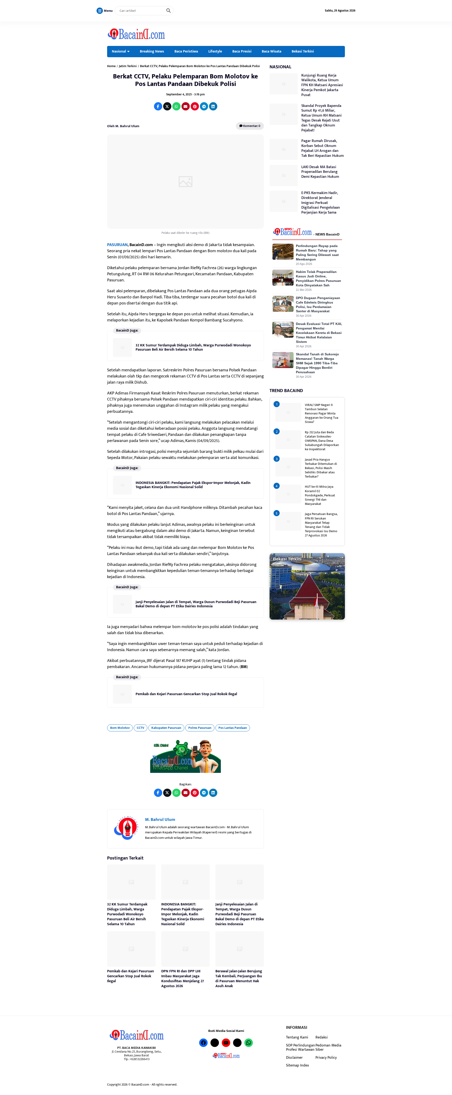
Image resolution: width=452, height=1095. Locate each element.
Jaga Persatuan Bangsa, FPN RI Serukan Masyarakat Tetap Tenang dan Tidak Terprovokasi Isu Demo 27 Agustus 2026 (321, 524)
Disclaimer (294, 1057)
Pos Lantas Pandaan (232, 727)
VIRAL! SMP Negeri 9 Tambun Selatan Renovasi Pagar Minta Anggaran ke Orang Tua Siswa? (321, 413)
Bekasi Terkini (303, 51)
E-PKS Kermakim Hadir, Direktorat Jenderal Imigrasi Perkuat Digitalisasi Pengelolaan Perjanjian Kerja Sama (320, 203)
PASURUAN (117, 244)
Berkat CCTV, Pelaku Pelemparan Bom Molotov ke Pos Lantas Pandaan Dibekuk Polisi (185, 80)
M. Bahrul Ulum (160, 819)
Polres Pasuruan (199, 727)
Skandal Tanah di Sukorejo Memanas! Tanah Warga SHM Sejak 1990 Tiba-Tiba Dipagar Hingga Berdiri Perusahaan (317, 363)
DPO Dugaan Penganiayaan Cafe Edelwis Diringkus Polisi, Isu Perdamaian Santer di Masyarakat (318, 304)
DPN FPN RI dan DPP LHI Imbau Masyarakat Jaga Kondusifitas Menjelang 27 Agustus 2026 (182, 978)
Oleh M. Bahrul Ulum (123, 126)
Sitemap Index (297, 1065)
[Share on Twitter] (167, 106)
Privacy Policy (326, 1057)
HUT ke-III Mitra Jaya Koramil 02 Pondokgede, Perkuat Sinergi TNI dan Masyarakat (320, 495)
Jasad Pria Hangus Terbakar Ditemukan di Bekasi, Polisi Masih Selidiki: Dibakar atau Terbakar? (321, 468)
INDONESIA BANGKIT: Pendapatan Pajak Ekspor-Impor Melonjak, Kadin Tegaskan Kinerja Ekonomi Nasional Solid (193, 485)
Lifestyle (215, 51)
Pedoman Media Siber (328, 1047)
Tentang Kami (297, 1037)
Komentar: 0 (251, 126)
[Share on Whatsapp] (176, 106)
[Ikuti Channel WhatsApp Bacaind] (185, 756)
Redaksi (321, 1037)
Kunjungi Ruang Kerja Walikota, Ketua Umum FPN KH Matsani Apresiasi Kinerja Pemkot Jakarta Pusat (322, 85)
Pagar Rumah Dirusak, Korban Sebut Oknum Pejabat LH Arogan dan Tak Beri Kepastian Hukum (322, 148)
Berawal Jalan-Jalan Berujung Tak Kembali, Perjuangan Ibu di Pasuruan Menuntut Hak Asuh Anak (238, 978)
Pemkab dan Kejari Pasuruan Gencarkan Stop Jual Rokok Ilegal (186, 694)
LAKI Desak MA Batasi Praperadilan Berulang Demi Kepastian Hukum (320, 172)
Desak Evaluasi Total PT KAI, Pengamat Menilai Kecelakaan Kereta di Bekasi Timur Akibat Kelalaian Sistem (319, 333)
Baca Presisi (241, 51)
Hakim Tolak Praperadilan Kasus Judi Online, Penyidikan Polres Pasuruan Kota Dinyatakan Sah (318, 278)
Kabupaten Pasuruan (166, 727)
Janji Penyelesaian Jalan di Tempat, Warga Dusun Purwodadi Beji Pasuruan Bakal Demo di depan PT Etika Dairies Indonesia (196, 604)
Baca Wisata (271, 51)
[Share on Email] (186, 106)
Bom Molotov (120, 727)
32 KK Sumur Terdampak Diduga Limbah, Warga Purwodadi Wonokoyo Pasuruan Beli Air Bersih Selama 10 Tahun (193, 347)
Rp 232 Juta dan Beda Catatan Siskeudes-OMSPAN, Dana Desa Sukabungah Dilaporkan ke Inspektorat (322, 441)
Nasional (119, 51)
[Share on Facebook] (158, 106)
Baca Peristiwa (186, 51)
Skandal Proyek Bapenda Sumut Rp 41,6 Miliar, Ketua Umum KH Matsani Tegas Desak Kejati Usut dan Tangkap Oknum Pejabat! (321, 118)
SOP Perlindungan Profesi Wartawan (300, 1047)
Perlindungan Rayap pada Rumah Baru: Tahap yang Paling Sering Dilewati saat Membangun (317, 252)
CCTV (140, 727)
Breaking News (152, 51)
